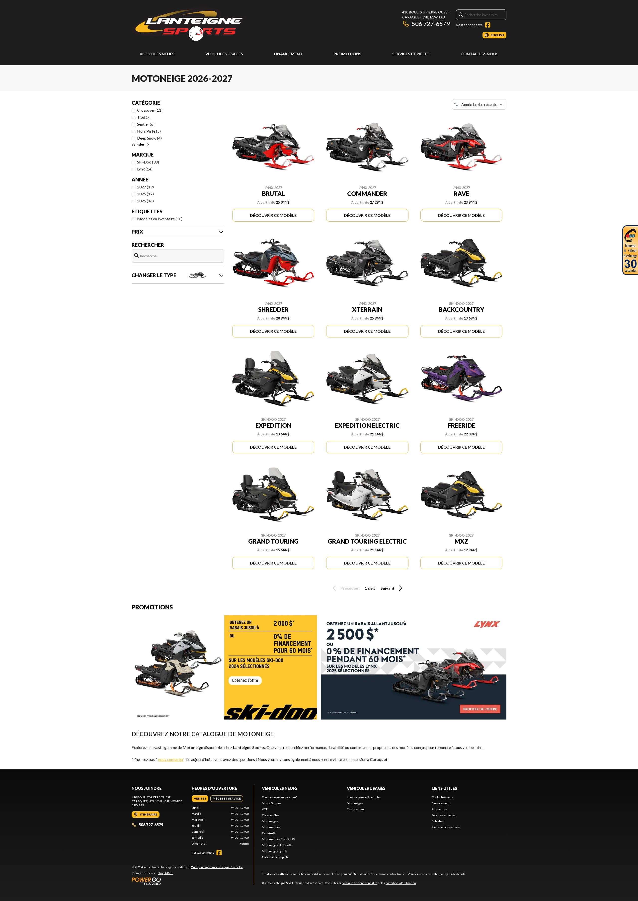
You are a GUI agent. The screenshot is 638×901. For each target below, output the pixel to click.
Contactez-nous (479, 53)
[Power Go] (188, 881)
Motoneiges (270, 821)
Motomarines (271, 827)
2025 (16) (145, 200)
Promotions (347, 53)
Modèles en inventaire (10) (159, 218)
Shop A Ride (165, 873)
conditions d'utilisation (401, 883)
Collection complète (275, 857)
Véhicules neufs (157, 53)
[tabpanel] (220, 826)
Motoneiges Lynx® (274, 851)
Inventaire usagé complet (364, 797)
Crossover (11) (149, 110)
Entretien (438, 821)
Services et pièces (411, 53)
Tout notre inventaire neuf (279, 797)
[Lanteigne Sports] (189, 24)
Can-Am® (268, 833)
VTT (264, 809)
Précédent (350, 588)
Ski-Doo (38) (148, 162)
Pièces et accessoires (446, 827)
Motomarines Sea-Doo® (278, 839)
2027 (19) (145, 186)
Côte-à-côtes (270, 815)
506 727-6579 (431, 23)
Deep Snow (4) (149, 138)
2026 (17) (145, 193)
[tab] (200, 798)
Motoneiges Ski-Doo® (276, 845)
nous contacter (171, 759)
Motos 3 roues (271, 803)
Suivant (388, 588)
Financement (288, 53)
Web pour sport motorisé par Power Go (217, 867)
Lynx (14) (145, 168)
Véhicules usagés (224, 53)
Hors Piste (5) (149, 131)
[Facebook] (488, 25)
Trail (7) (144, 117)
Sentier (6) (146, 124)
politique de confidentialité (359, 883)
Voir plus (138, 144)
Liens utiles (444, 788)
